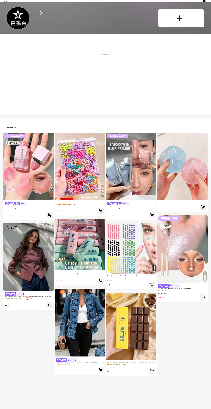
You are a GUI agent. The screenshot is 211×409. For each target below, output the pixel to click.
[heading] (92, 13)
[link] (18, 18)
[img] (80, 199)
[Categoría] (6, 1)
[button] (4, 1)
